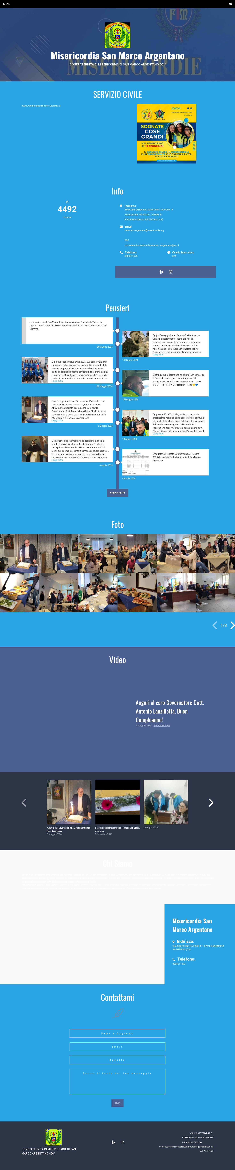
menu (6, 3)
